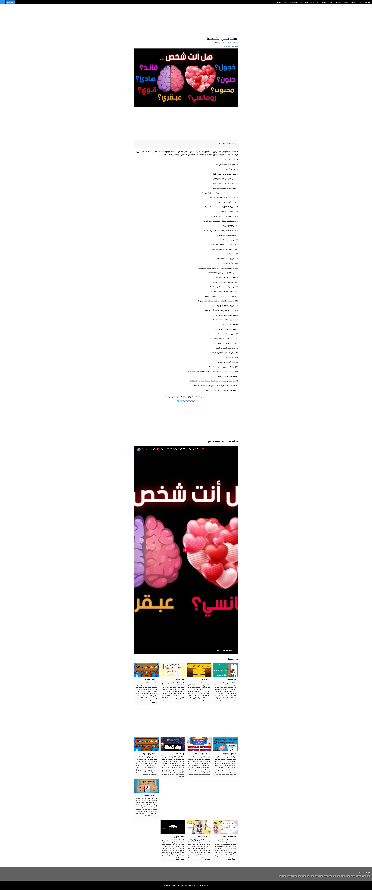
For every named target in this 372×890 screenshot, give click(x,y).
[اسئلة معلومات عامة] (199, 744)
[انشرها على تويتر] (181, 400)
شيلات (324, 2)
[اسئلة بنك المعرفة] (225, 744)
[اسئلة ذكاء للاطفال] (199, 827)
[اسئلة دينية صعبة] (146, 670)
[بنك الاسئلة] (173, 744)
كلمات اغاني (367, 2)
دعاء (285, 2)
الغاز (301, 2)
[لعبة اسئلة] (173, 670)
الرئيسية (235, 42)
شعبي (330, 2)
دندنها (312, 2)
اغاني (359, 2)
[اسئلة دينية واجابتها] (146, 744)
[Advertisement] (186, 19)
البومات (346, 2)
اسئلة (229, 42)
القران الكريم (10, 2)
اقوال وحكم (293, 2)
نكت (306, 2)
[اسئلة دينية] (199, 670)
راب (318, 2)
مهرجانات (338, 2)
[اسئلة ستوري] (173, 827)
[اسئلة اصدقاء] (225, 670)
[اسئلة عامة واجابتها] (146, 786)
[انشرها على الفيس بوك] (178, 400)
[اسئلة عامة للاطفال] (225, 827)
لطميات (279, 2)
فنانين (353, 2)
